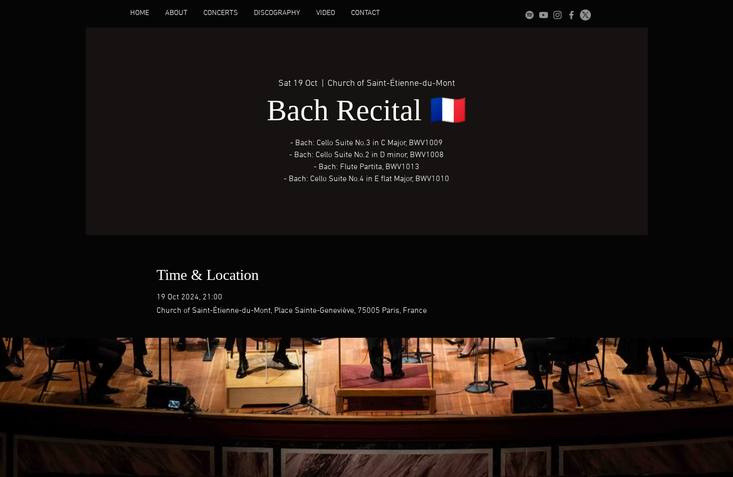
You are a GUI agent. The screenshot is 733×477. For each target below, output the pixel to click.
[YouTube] (543, 14)
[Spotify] (529, 14)
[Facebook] (571, 14)
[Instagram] (557, 14)
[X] (585, 14)
